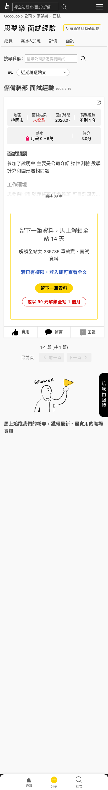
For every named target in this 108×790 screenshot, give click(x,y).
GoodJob (12, 16)
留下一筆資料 (54, 288)
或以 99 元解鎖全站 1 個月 (54, 302)
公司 (28, 16)
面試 (57, 16)
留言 (59, 331)
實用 (25, 331)
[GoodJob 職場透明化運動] (8, 7)
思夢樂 (42, 16)
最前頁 (27, 357)
